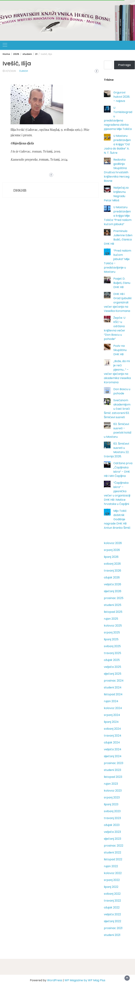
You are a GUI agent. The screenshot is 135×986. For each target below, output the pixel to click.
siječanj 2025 (112, 674)
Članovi (23, 70)
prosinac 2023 (113, 763)
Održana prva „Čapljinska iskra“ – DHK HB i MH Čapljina (118, 469)
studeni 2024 (112, 687)
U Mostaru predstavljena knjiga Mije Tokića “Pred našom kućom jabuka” (117, 215)
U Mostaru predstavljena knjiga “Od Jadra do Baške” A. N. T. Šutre (117, 144)
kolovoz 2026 (113, 543)
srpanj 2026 (112, 550)
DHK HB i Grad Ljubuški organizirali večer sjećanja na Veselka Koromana (117, 302)
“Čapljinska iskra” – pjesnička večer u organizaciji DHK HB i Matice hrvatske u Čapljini (117, 493)
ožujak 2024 (112, 742)
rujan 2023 (111, 784)
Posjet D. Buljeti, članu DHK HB (121, 283)
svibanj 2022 (112, 894)
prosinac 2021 (113, 928)
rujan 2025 (111, 619)
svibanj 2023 (112, 811)
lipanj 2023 (111, 804)
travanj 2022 (112, 901)
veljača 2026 (112, 584)
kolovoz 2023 (113, 791)
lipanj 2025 (111, 639)
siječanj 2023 (112, 839)
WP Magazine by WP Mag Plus (85, 980)
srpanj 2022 (112, 880)
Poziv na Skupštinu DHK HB (120, 350)
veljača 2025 (112, 667)
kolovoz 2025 (113, 626)
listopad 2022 (113, 859)
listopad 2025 (113, 612)
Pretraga (124, 65)
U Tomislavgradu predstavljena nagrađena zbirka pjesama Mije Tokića (118, 118)
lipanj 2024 (111, 722)
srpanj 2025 (112, 632)
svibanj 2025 (112, 646)
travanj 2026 (112, 571)
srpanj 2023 (112, 797)
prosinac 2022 (113, 846)
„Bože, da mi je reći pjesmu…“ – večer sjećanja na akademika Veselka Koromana (117, 371)
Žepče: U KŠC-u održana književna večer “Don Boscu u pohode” (114, 328)
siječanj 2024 (112, 756)
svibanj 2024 (112, 729)
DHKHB (19, 190)
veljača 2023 (112, 832)
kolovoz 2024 (113, 708)
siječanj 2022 (112, 921)
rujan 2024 (111, 701)
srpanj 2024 (112, 715)
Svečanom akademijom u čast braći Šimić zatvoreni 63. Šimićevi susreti (117, 408)
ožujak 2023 (112, 825)
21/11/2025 (10, 70)
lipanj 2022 (111, 887)
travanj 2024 (112, 736)
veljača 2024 (112, 749)
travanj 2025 (112, 653)
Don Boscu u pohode (121, 391)
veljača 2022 (112, 914)
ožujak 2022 (112, 907)
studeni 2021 (112, 935)
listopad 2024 (113, 694)
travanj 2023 (112, 818)
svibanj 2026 (112, 564)
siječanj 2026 (112, 591)
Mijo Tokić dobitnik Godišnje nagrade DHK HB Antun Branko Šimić (117, 519)
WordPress (54, 980)
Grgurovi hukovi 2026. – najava (121, 96)
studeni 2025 (112, 605)
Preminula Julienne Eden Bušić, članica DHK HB (118, 237)
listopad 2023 (113, 777)
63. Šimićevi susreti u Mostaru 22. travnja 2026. (116, 450)
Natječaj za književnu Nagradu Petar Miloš (116, 194)
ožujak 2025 (112, 660)
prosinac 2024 (114, 681)
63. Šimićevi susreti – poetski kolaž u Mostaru (117, 430)
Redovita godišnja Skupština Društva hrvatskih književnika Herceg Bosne (116, 170)
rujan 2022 (111, 866)
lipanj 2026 (111, 557)
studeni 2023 (112, 770)
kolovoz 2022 (113, 873)
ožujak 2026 (112, 577)
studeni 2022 (112, 852)
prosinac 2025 (113, 598)
